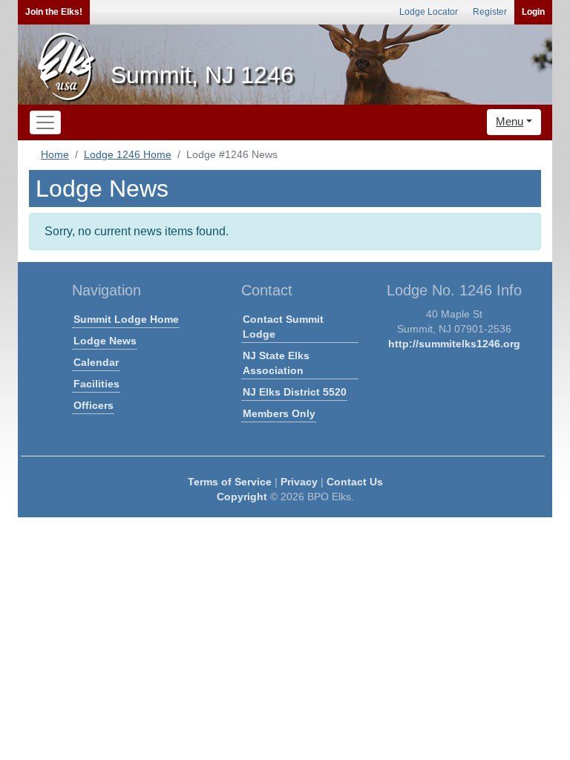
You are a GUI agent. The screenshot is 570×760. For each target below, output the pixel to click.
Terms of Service (230, 482)
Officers (93, 405)
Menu (509, 121)
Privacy (299, 482)
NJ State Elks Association (276, 363)
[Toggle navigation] (45, 122)
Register (490, 12)
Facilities (96, 384)
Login (533, 12)
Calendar (96, 362)
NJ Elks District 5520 (295, 392)
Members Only (279, 413)
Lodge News (105, 341)
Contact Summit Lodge (283, 326)
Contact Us (355, 482)
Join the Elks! (53, 12)
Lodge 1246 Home (127, 154)
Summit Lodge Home (126, 319)
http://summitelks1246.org (454, 344)
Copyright (242, 496)
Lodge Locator (428, 12)
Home (55, 154)
